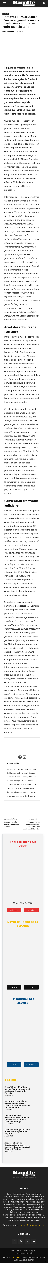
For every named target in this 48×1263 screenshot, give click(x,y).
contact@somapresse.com (32, 1225)
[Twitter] (10, 37)
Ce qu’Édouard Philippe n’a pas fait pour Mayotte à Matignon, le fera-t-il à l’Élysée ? (17, 1090)
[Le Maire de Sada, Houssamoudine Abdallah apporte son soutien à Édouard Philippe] (36, 1119)
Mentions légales (29, 1251)
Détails (31, 910)
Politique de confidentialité (24, 1253)
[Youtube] (34, 1241)
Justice (5, 14)
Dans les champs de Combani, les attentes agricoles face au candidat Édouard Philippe (17, 1146)
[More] (16, 37)
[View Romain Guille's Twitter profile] (24, 757)
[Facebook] (4, 37)
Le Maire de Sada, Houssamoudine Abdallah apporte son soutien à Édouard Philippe (16, 1118)
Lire (31, 987)
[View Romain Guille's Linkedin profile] (20, 757)
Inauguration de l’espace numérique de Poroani (12, 824)
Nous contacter (16, 1251)
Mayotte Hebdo (16, 1257)
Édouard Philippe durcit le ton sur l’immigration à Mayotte (17, 1131)
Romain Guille (13, 763)
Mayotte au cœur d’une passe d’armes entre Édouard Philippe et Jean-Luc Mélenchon (17, 1104)
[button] (4, 3)
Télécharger (31, 1064)
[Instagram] (20, 1241)
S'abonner (14, 910)
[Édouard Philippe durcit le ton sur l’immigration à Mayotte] (36, 1133)
